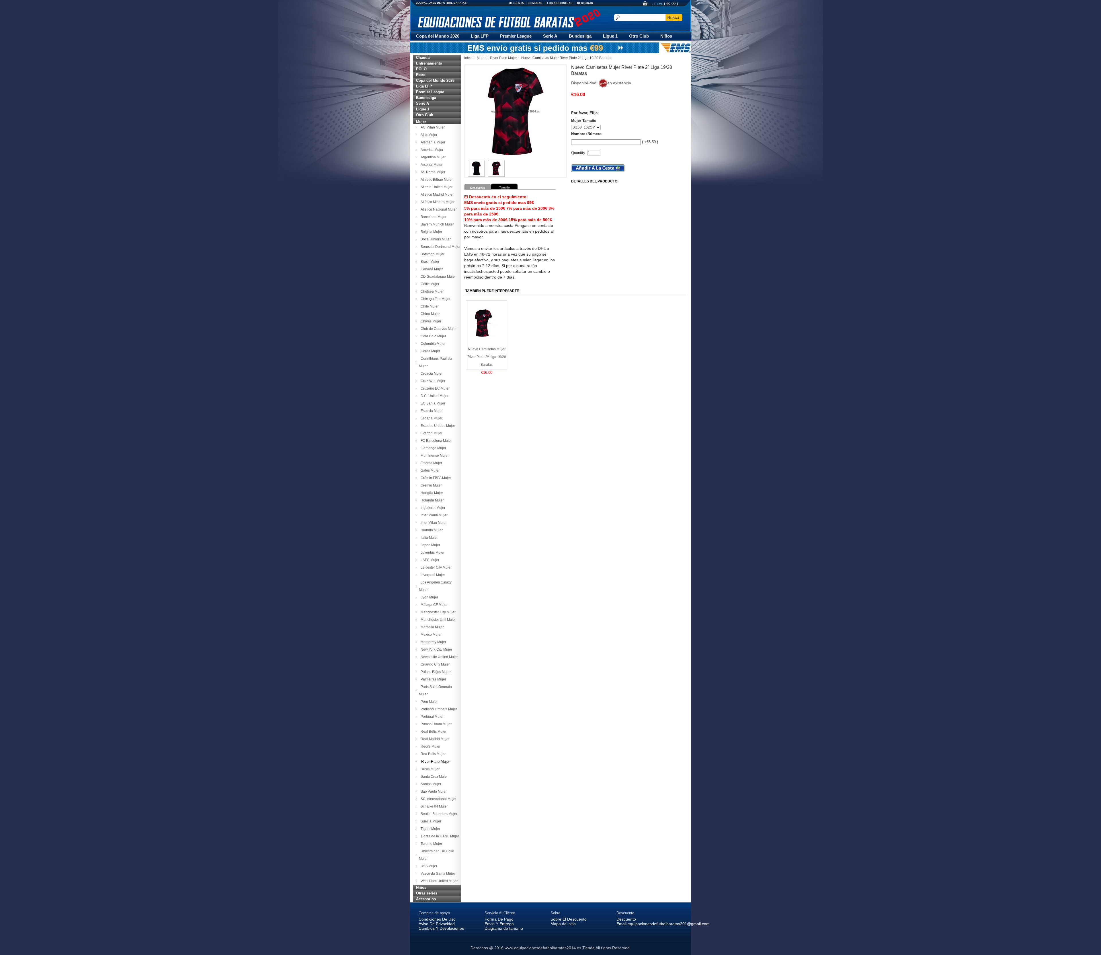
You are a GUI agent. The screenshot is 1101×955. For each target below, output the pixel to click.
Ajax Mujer (428, 135)
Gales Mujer (429, 470)
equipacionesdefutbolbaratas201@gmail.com (669, 923)
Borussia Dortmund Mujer (439, 247)
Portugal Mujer (431, 717)
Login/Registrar (560, 3)
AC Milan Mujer (432, 127)
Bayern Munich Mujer (436, 224)
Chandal (423, 57)
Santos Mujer (430, 784)
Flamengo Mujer (432, 448)
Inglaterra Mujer (432, 508)
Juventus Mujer (431, 553)
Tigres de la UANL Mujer (439, 836)
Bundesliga (580, 36)
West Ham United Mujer (438, 881)
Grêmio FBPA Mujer (435, 478)
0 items (658, 3)
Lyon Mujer (428, 597)
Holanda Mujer (431, 500)
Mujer (481, 58)
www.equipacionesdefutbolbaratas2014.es (543, 948)
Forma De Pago (499, 919)
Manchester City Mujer (437, 612)
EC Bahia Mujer (432, 403)
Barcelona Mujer (432, 217)
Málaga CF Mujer (433, 605)
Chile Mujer (429, 306)
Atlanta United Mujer (435, 187)
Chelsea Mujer (431, 291)
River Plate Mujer (503, 58)
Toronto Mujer (430, 844)
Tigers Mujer (429, 829)
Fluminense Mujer (434, 456)
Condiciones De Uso (437, 919)
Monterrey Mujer (432, 642)
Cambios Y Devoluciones (441, 928)
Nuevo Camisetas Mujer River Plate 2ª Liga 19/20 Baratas (486, 357)
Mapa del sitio (563, 923)
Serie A (550, 36)
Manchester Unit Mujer (437, 620)
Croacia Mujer (431, 374)
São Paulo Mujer (433, 791)
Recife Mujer (429, 746)
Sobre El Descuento (568, 919)
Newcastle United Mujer (438, 657)
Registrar (585, 3)
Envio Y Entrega (499, 923)
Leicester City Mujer (435, 567)
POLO (421, 69)
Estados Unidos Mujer (437, 426)
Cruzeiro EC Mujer (434, 388)
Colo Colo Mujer (432, 336)
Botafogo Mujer (431, 254)
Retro (420, 75)
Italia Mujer (428, 538)
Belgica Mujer (430, 232)
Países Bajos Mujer (435, 672)
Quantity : (579, 153)
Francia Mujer (430, 463)
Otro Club (639, 36)
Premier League (516, 36)
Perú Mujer (428, 702)
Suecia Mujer (430, 821)
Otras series (426, 893)
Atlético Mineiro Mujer (436, 202)
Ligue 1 (610, 36)
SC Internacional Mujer (437, 799)
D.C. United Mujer (433, 396)
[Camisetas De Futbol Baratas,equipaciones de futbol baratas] (509, 18)
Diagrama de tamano (504, 928)
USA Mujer (428, 866)
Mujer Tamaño (583, 120)
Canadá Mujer (431, 269)
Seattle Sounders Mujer (438, 814)
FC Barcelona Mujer (435, 441)
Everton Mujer (430, 433)
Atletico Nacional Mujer (438, 209)
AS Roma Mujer (432, 172)
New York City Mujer (435, 649)
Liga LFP (480, 36)
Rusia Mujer (429, 769)
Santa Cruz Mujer (433, 777)
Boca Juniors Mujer (435, 239)
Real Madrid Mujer (434, 739)
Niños (666, 36)
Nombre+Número (586, 134)
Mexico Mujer (430, 635)
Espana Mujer (430, 418)
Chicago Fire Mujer (434, 299)
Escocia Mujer (431, 411)
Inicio (468, 58)
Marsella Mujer (431, 627)
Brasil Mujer (429, 262)
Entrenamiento (429, 63)
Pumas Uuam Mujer (435, 724)
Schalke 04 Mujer (433, 806)
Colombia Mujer (432, 344)
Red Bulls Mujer (432, 754)
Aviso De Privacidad (437, 923)
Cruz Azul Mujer (432, 381)
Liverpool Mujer (432, 575)
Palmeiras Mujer (432, 679)
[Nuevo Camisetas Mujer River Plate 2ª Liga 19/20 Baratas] (476, 163)
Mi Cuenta (516, 3)
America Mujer (431, 150)
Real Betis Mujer (432, 732)
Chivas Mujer (430, 321)
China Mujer (429, 314)
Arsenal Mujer (430, 165)
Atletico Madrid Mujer (436, 194)
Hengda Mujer (431, 493)
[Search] (673, 17)
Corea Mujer (429, 351)
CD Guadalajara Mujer (437, 277)
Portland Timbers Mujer (438, 709)
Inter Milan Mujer (433, 523)
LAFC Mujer (429, 560)
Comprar (535, 3)
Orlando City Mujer (434, 664)
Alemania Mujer (432, 142)
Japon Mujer (429, 545)
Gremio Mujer (430, 485)
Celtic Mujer (429, 284)
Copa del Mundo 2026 (437, 36)
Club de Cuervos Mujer (438, 329)
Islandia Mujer (431, 530)
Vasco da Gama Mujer (437, 874)
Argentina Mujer (432, 157)
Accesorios (426, 899)
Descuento (626, 919)
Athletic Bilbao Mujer (436, 180)
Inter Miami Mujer (433, 515)
